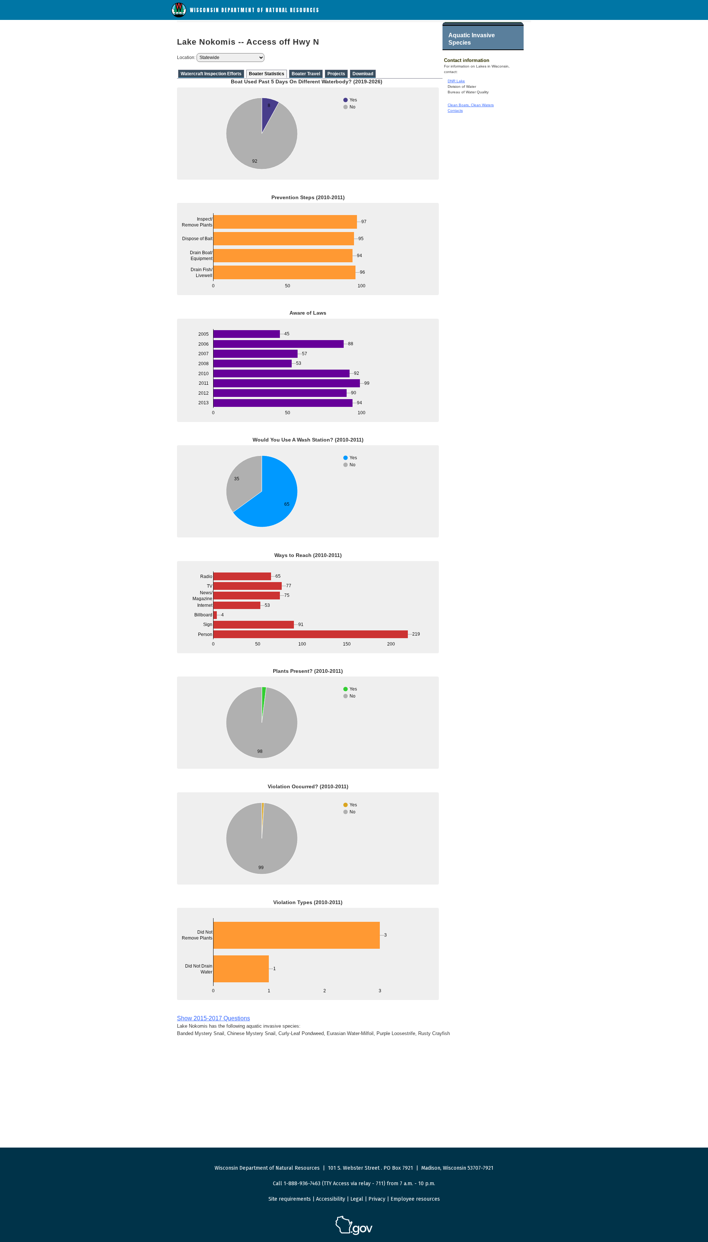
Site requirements (289, 1199)
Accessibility (330, 1199)
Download (363, 73)
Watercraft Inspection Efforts (211, 73)
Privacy (376, 1199)
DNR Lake (456, 81)
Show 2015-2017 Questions (213, 1018)
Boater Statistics (266, 73)
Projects (336, 73)
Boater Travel (306, 73)
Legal (356, 1199)
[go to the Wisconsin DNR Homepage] (178, 15)
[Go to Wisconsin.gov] (354, 1234)
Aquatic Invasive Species (471, 39)
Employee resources (415, 1199)
